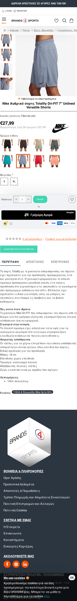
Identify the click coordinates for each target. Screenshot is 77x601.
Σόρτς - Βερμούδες (44, 30)
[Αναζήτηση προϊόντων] (63, 20)
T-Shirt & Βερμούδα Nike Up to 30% (32, 392)
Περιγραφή (10, 262)
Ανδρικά (14, 30)
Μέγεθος (5, 175)
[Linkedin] (25, 564)
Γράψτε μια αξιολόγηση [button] (60, 239)
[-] (16, 199)
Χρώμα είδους (9, 135)
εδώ (46, 596)
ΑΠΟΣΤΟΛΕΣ (35, 262)
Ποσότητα (6, 199)
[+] (28, 199)
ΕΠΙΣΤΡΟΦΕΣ (60, 262)
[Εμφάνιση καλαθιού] (72, 20)
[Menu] (4, 20)
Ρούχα (26, 30)
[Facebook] (7, 564)
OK (72, 577)
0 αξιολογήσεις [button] (32, 239)
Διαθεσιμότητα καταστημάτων (19, 249)
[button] (7, 36)
